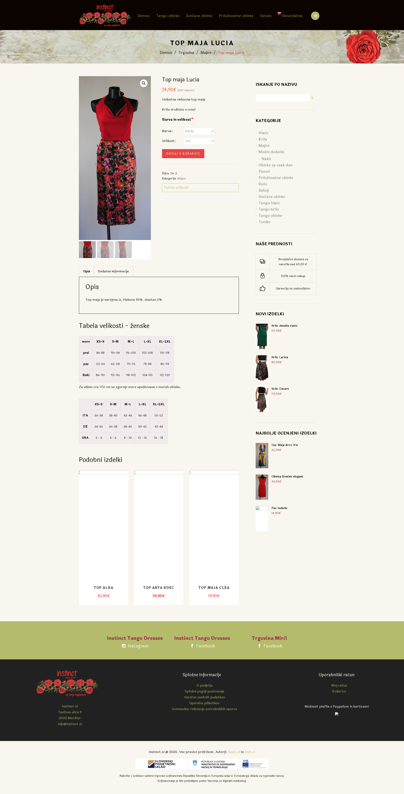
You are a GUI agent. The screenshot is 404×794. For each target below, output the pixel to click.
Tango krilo (269, 209)
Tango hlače (269, 203)
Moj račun (339, 685)
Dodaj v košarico (183, 153)
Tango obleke (168, 16)
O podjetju (205, 685)
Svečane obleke (199, 16)
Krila (263, 139)
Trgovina (186, 52)
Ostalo (265, 16)
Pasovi (264, 171)
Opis (86, 271)
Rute (263, 184)
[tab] (86, 271)
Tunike (264, 222)
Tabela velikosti (176, 187)
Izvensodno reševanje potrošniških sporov (204, 709)
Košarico (339, 691)
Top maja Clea (214, 588)
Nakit (266, 159)
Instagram (138, 646)
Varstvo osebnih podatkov (204, 697)
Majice (206, 52)
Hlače (263, 133)
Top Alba (103, 588)
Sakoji (264, 190)
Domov (143, 16)
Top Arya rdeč (158, 588)
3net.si (250, 751)
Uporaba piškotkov (204, 703)
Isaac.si (234, 751)
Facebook (205, 646)
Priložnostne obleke (236, 16)
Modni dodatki (271, 152)
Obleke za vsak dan (275, 165)
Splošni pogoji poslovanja (204, 691)
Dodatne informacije (113, 271)
